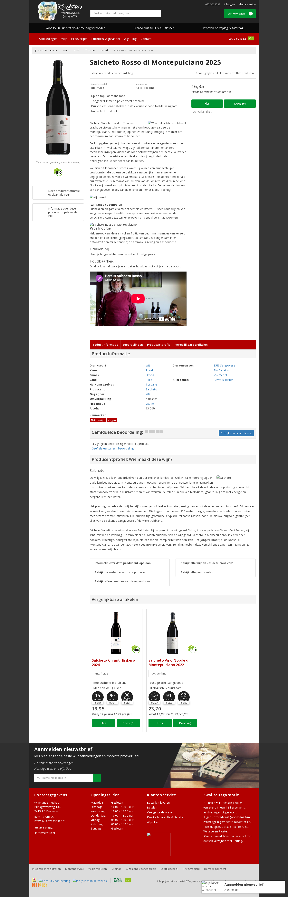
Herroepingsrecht (215, 869)
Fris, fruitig (101, 673)
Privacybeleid (191, 869)
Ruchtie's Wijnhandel (105, 39)
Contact (146, 39)
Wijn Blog (130, 39)
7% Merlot (220, 375)
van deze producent (121, 572)
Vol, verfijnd (159, 673)
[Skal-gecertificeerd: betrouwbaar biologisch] (251, 38)
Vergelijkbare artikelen (191, 344)
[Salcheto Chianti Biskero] (116, 633)
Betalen (152, 807)
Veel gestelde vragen (160, 812)
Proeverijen (79, 39)
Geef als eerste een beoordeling (113, 448)
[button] (98, 697)
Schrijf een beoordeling (236, 433)
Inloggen (229, 4)
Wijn (64, 39)
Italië (77, 50)
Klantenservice (247, 4)
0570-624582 (212, 4)
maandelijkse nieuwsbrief (229, 836)
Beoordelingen (132, 344)
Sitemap (116, 869)
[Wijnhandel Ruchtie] (60, 11)
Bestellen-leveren (158, 802)
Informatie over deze (123, 563)
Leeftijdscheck (169, 869)
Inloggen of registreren (46, 869)
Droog (150, 375)
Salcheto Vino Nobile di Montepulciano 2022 (169, 662)
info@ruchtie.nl (45, 833)
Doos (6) (240, 103)
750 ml (150, 404)
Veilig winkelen (97, 869)
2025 (149, 394)
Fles (207, 103)
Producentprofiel (159, 344)
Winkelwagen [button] (240, 13)
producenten (197, 572)
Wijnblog (152, 822)
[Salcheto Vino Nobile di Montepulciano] (173, 633)
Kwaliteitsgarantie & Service (165, 817)
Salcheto (151, 389)
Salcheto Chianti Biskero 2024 (113, 662)
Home (53, 50)
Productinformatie (105, 344)
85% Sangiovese (224, 365)
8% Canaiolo (222, 370)
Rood (104, 50)
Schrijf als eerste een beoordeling (112, 73)
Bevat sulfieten (224, 380)
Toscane (90, 50)
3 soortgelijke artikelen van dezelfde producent (225, 73)
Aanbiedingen (48, 39)
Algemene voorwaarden (141, 869)
